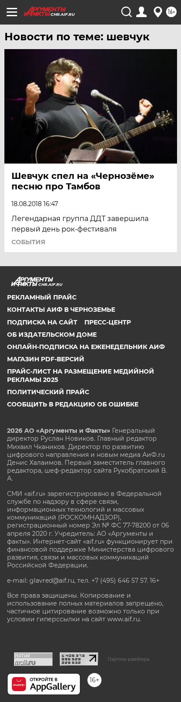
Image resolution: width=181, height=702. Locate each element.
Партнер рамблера (128, 659)
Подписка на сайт (42, 322)
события (28, 242)
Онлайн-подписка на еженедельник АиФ (86, 347)
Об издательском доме (52, 335)
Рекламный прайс (41, 297)
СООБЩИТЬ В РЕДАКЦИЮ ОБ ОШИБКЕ (72, 404)
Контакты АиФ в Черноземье (61, 310)
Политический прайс (48, 392)
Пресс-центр (107, 322)
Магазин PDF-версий (45, 359)
